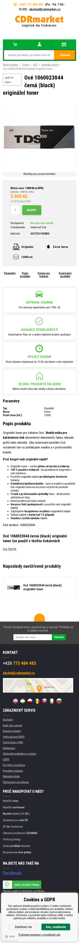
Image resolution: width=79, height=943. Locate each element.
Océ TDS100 (9, 549)
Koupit (31, 210)
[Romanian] (37, 701)
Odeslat (58, 637)
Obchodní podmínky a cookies (19, 753)
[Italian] (51, 701)
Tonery (25, 64)
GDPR (6, 759)
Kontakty (8, 719)
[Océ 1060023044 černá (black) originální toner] (39, 136)
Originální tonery (50, 64)
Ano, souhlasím (56, 927)
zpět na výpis (9, 80)
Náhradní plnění (11, 776)
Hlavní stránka (10, 64)
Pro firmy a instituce (14, 765)
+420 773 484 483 (31, 4)
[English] (15, 701)
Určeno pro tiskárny (44, 275)
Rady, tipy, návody (12, 725)
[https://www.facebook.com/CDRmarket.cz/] (12, 873)
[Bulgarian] (59, 701)
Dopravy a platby (12, 731)
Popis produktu (25, 275)
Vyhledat (65, 55)
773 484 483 (19, 663)
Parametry (10, 273)
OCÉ (35, 64)
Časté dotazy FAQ (13, 742)
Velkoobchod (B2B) (14, 737)
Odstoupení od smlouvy (16, 782)
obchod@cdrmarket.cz (45, 9)
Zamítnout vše (23, 927)
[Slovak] (44, 701)
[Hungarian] (22, 701)
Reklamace (9, 748)
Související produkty (65, 275)
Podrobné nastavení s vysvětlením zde (39, 934)
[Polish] (30, 701)
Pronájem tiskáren (13, 771)
